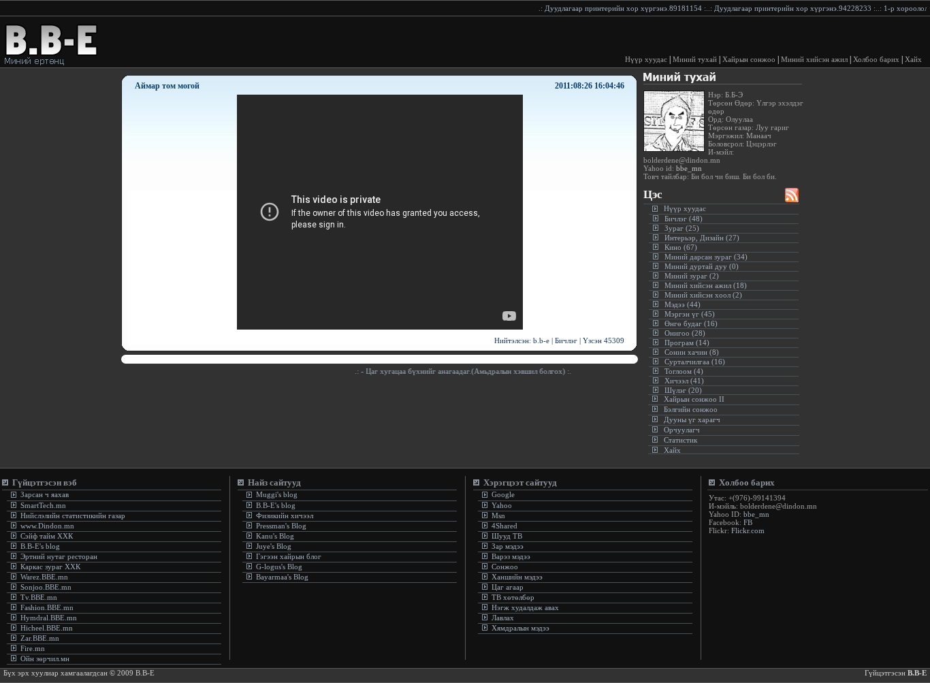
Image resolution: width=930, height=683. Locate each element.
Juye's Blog (272, 546)
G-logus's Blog (278, 566)
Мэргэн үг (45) (689, 314)
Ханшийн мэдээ (517, 577)
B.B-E (917, 673)
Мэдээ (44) (682, 304)
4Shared (504, 526)
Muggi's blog (276, 494)
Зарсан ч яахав (43, 494)
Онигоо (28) (684, 333)
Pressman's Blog (280, 526)
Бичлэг (566, 340)
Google (502, 494)
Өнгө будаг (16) (691, 323)
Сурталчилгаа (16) (694, 362)
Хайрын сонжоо (748, 59)
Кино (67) (680, 247)
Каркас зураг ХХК (49, 566)
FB (747, 522)
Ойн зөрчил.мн (44, 658)
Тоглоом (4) (683, 371)
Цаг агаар (508, 587)
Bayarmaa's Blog (281, 577)
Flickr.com (748, 530)
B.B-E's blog (39, 546)
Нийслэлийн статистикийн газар (72, 515)
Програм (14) (686, 342)
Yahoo (501, 505)
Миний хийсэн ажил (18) (705, 285)
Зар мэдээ (508, 546)
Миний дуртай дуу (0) (701, 266)
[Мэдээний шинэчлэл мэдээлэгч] (792, 198)
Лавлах (503, 618)
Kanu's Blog (274, 536)
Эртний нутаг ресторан (57, 556)
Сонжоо (505, 566)
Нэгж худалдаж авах (525, 607)
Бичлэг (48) (683, 219)
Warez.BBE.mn (44, 577)
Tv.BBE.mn (38, 597)
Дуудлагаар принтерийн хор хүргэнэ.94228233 (783, 8)
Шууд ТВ (507, 536)
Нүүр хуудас (646, 59)
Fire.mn (32, 648)
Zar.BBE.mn (39, 638)
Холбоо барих (876, 59)
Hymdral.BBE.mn (48, 618)
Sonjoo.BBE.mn (45, 587)
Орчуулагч (682, 430)
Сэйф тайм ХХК (45, 536)
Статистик (680, 440)
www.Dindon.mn (46, 526)
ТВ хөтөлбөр (513, 597)
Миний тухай (695, 59)
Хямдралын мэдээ (520, 628)
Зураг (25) (681, 228)
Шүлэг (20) (683, 390)
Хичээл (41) (684, 381)
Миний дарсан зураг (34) (706, 257)
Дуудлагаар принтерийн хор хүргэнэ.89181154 (613, 8)
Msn (497, 515)
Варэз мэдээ (511, 556)
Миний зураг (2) (691, 276)
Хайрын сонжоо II (694, 399)
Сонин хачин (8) (691, 352)
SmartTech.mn (43, 505)
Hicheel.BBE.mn (46, 628)
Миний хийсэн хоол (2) (703, 295)
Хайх (913, 59)
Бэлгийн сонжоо (691, 409)
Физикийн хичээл (284, 515)
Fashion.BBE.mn (47, 607)
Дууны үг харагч (692, 419)
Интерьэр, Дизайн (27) (701, 238)
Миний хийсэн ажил (814, 59)
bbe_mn (688, 168)
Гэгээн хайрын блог (287, 556)
